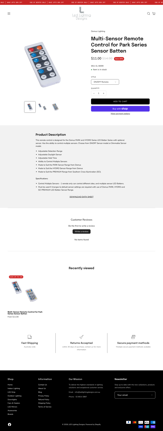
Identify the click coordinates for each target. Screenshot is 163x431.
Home (10, 385)
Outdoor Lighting (14, 396)
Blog (40, 392)
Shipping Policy (44, 403)
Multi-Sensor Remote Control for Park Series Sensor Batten (25, 313)
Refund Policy (43, 399)
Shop (10, 379)
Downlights (12, 399)
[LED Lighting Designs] (81, 13)
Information (45, 379)
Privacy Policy (43, 396)
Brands (10, 414)
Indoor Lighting (14, 388)
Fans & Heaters (14, 403)
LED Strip (11, 392)
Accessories (12, 410)
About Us (42, 388)
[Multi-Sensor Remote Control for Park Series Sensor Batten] (30, 107)
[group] (81, 296)
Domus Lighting (98, 31)
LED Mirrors (12, 407)
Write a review (81, 231)
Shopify (97, 424)
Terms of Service (44, 407)
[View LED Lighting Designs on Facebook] (9, 424)
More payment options (120, 113)
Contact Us (42, 385)
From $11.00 (13, 317)
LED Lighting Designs (77, 424)
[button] (148, 13)
